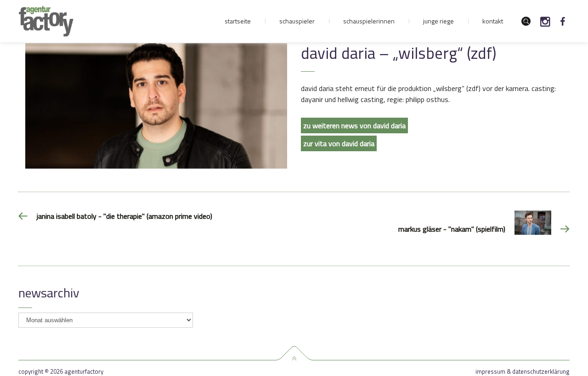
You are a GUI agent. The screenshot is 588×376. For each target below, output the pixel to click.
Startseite (238, 21)
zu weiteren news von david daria (354, 125)
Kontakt (492, 21)
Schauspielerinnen (369, 21)
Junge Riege (438, 21)
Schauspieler (297, 21)
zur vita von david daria (338, 143)
